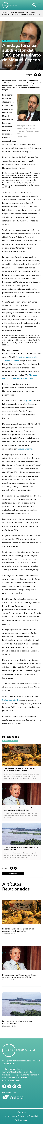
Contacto (21, 1112)
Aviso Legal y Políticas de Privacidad (21, 1116)
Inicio (4, 12)
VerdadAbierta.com (11, 1080)
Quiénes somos (21, 1120)
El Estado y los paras (14, 12)
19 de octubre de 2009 (10, 66)
